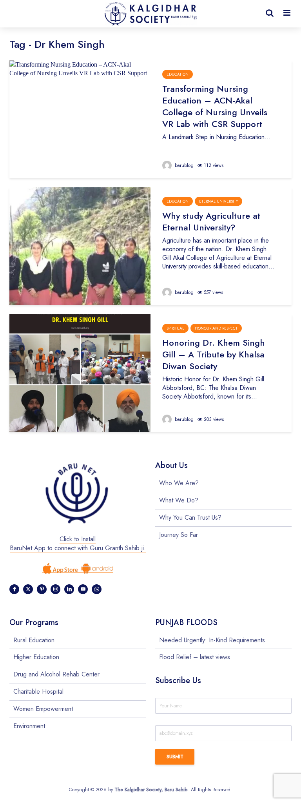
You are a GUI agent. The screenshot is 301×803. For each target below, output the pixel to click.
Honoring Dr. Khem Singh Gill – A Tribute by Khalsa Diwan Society (213, 354)
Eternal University (218, 201)
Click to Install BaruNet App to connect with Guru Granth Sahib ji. (78, 544)
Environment (29, 725)
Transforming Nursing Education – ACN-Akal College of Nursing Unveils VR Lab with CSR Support (214, 106)
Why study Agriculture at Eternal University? (211, 221)
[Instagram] (55, 589)
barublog (183, 165)
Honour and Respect (216, 328)
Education (178, 74)
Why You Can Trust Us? (190, 517)
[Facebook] (14, 589)
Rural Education (33, 640)
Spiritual (175, 328)
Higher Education (36, 657)
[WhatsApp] (97, 589)
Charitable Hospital (38, 691)
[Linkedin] (69, 589)
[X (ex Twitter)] (28, 589)
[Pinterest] (42, 589)
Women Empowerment (43, 708)
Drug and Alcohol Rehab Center (56, 674)
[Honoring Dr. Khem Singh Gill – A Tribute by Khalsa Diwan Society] (79, 372)
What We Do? (178, 500)
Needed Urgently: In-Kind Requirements (212, 640)
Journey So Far (178, 534)
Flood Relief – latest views (194, 657)
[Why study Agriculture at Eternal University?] (79, 245)
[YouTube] (83, 589)
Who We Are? (179, 483)
